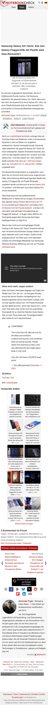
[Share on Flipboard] (18, 594)
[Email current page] (30, 594)
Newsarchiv (39, 662)
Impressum (7, 694)
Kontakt (34, 694)
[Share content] (5, 589)
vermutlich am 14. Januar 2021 (22, 164)
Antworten (27, 543)
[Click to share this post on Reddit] (35, 589)
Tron (12, 377)
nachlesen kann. (9, 247)
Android (43, 115)
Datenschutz (25, 694)
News (21, 7)
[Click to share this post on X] (29, 589)
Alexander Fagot (8, 115)
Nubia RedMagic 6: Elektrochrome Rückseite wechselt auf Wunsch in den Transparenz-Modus (14, 563)
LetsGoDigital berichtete (20, 136)
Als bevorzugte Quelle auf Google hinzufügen (26, 582)
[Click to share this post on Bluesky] (23, 589)
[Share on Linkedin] (24, 594)
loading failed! (5, 674)
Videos (31, 7)
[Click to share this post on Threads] (17, 589)
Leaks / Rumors (28, 118)
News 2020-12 (7, 664)
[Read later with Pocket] (41, 589)
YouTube (5, 377)
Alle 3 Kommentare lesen (11, 543)
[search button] (39, 3)
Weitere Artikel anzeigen (24, 523)
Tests (13, 7)
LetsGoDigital (11, 382)
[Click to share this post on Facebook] (11, 589)
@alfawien (41, 654)
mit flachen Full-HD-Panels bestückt (17, 207)
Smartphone (7, 118)
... (45, 7)
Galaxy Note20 (19, 201)
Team (16, 694)
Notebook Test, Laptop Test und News (16, 662)
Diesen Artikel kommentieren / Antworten (20, 548)
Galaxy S (17, 118)
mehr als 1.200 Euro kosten (30, 160)
